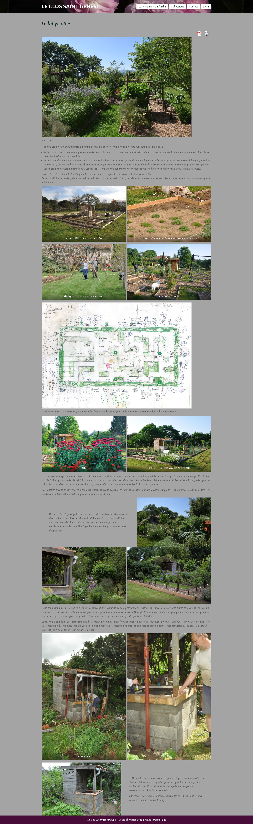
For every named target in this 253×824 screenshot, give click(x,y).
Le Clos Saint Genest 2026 (101, 819)
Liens (206, 6)
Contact (193, 6)
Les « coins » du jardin (152, 6)
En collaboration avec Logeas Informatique (142, 819)
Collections (177, 6)
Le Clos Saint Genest (70, 6)
